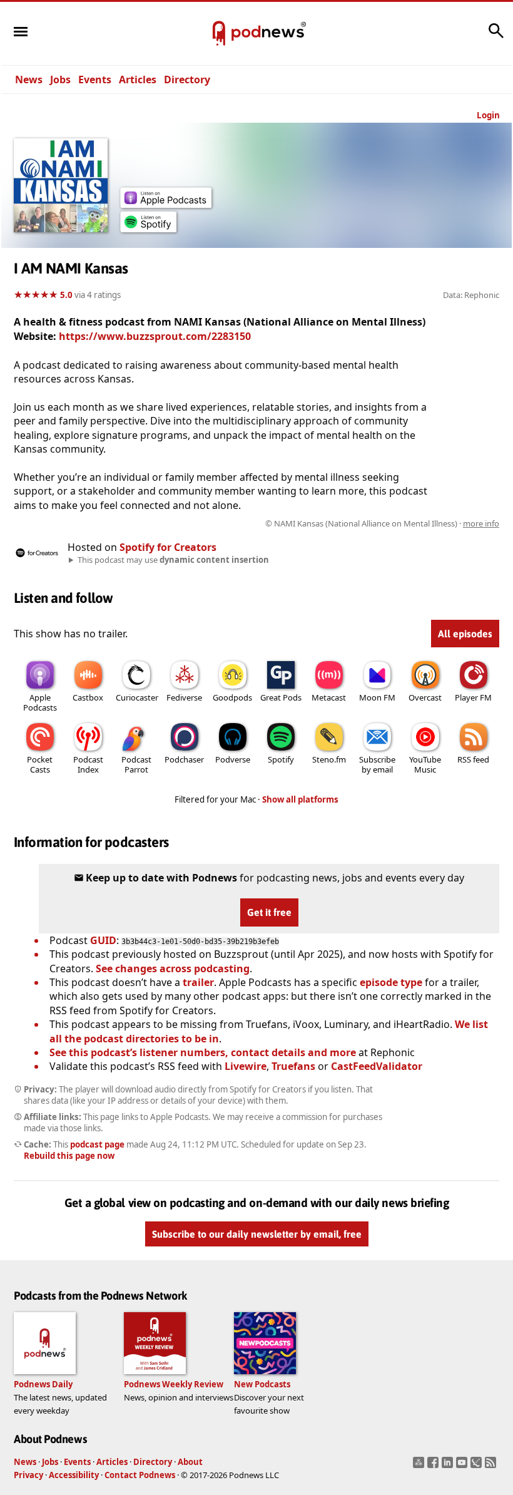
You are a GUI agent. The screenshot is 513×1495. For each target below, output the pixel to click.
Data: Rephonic (471, 295)
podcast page (97, 1144)
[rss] (492, 1466)
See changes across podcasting (173, 968)
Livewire (246, 1066)
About (190, 1461)
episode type (391, 982)
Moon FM (377, 697)
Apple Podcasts (40, 702)
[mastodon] (420, 1466)
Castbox (88, 697)
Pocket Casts (40, 764)
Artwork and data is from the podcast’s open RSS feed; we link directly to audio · (301, 523)
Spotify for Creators (167, 547)
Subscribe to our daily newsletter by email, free (257, 1234)
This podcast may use (173, 559)
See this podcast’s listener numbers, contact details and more (202, 1052)
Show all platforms (300, 799)
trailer (198, 982)
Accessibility (74, 1475)
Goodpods (232, 697)
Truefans (293, 1066)
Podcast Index (88, 764)
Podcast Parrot (136, 764)
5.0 (66, 295)
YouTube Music (425, 764)
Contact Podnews (139, 1475)
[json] (477, 1466)
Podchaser (184, 759)
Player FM (473, 697)
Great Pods (281, 697)
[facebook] (434, 1466)
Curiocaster (137, 697)
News (29, 79)
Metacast (329, 697)
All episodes (465, 633)
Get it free (269, 912)
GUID (103, 940)
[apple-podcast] (165, 204)
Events (94, 79)
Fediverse (184, 697)
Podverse (232, 759)
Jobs (60, 79)
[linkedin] (449, 1466)
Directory (187, 79)
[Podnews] (218, 33)
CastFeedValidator (376, 1066)
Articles (137, 79)
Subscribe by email (377, 764)
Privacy (28, 1475)
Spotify (281, 759)
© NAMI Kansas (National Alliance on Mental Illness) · (382, 523)
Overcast (425, 697)
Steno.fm (329, 759)
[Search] (496, 37)
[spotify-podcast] (148, 228)
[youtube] (463, 1466)
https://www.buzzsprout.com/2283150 (155, 336)
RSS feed (473, 759)
